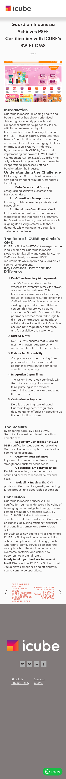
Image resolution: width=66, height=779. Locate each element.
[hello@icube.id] (22, 664)
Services (39, 679)
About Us (17, 679)
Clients (38, 683)
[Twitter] (29, 664)
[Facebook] (43, 664)
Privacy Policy (20, 683)
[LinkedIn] (36, 664)
